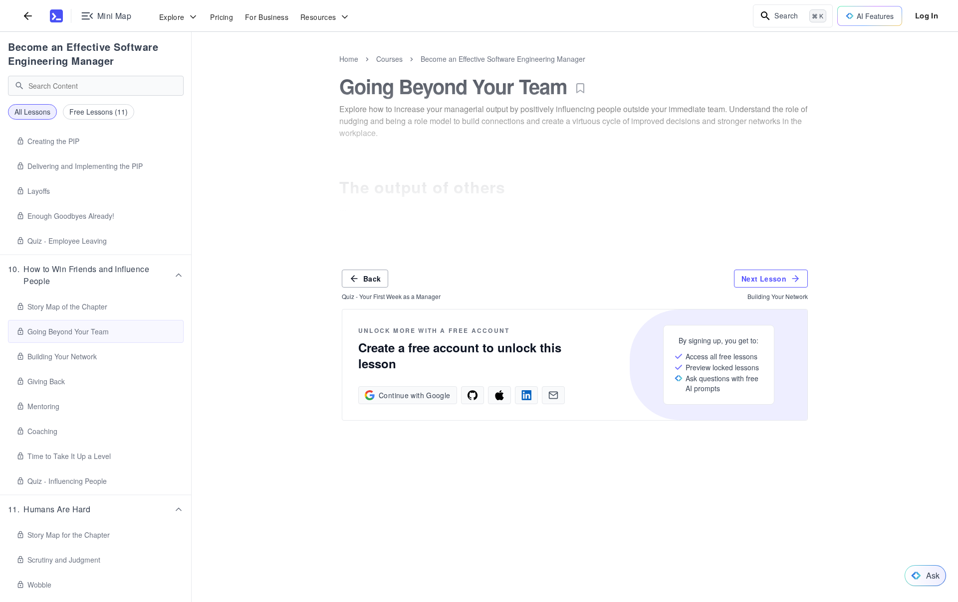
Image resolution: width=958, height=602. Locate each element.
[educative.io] (56, 15)
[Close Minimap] (192, 70)
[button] (96, 275)
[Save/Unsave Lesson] (580, 88)
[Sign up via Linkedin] (526, 395)
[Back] (28, 15)
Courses (389, 59)
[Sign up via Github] (472, 395)
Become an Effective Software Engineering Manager (83, 53)
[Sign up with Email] (553, 395)
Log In (926, 15)
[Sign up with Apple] (499, 395)
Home (348, 59)
